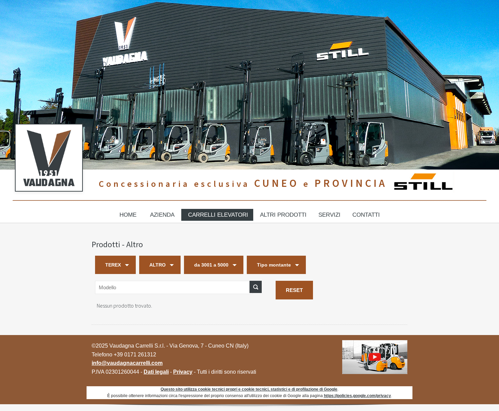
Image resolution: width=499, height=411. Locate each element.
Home (127, 215)
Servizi (329, 215)
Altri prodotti (283, 215)
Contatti (366, 215)
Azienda (162, 215)
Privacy (182, 372)
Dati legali (156, 372)
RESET (294, 290)
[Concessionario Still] (422, 183)
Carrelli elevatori (218, 215)
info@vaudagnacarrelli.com (127, 363)
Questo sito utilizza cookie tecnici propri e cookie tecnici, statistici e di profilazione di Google (249, 389)
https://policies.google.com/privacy (357, 395)
